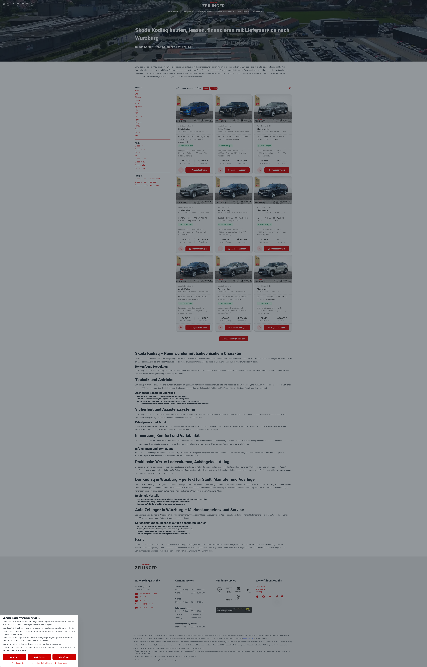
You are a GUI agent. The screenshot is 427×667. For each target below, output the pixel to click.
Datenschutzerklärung (43, 663)
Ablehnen (14, 657)
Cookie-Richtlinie (22, 663)
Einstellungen (39, 657)
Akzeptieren (64, 657)
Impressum (62, 663)
